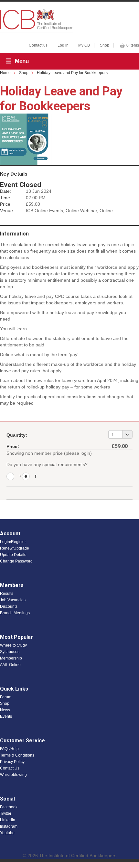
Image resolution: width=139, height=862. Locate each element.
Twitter (5, 813)
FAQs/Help (9, 749)
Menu (22, 61)
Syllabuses (9, 651)
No (35, 477)
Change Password (16, 561)
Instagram (8, 826)
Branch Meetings (15, 613)
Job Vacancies (13, 600)
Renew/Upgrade (14, 548)
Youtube (7, 833)
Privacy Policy (12, 761)
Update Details (13, 554)
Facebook (8, 807)
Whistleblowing (13, 774)
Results (6, 593)
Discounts (8, 606)
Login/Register (13, 542)
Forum (5, 697)
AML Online (10, 664)
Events (6, 716)
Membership (11, 658)
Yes (20, 477)
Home (5, 73)
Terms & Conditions (17, 755)
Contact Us (9, 768)
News (5, 710)
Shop (104, 45)
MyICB (84, 45)
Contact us (38, 45)
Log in (63, 45)
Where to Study (13, 645)
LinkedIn (7, 820)
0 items (132, 45)
